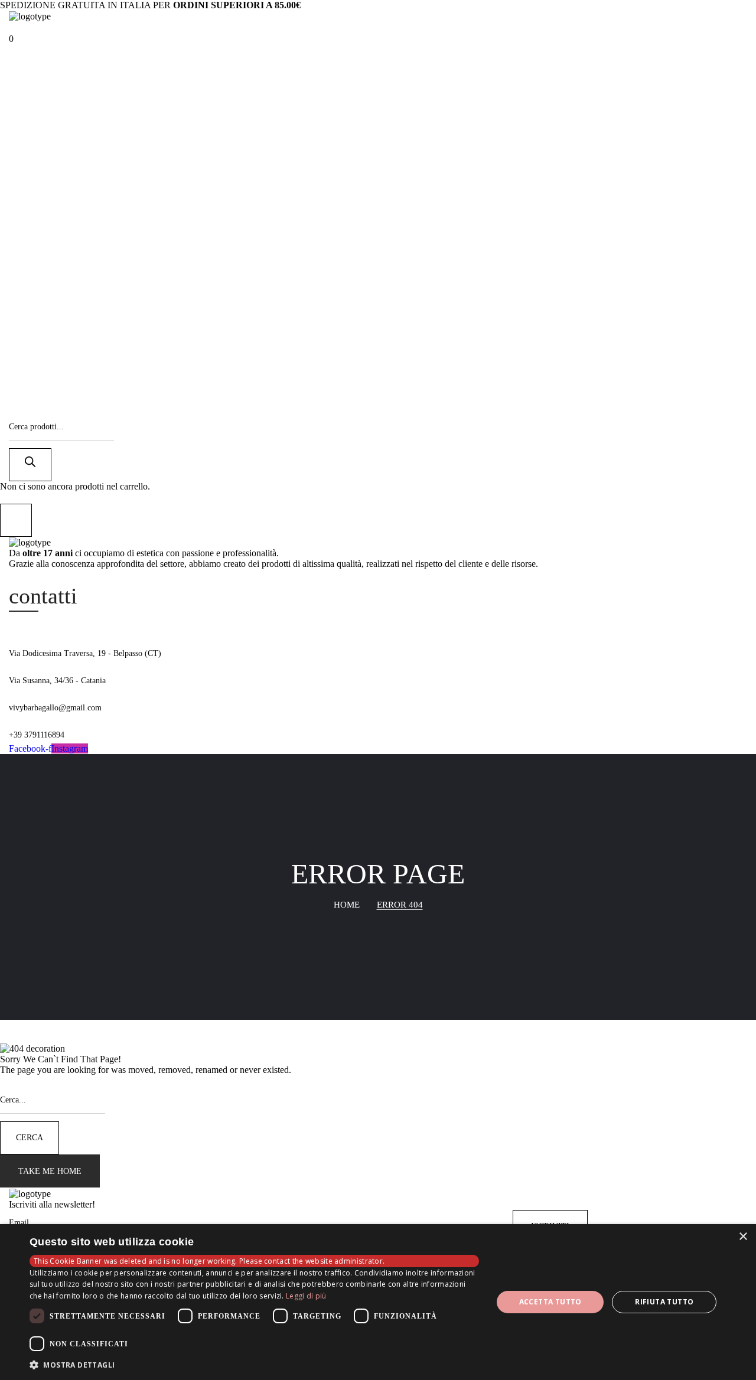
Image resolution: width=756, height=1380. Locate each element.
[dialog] (378, 1302)
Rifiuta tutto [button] (664, 1302)
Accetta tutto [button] (550, 1302)
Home (347, 904)
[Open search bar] (14, 408)
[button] (11, 39)
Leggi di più (306, 1296)
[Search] (30, 464)
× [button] (742, 1236)
